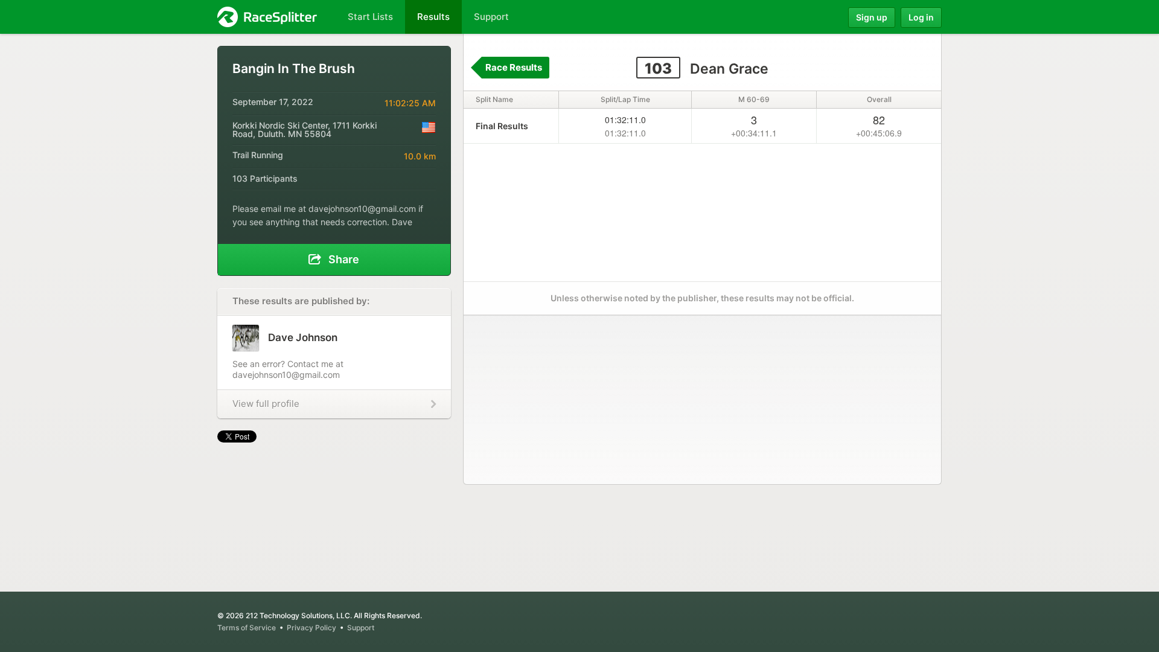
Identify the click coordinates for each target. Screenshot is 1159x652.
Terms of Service (246, 627)
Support (360, 627)
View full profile (265, 403)
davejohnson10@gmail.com (362, 208)
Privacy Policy (311, 627)
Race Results (513, 67)
